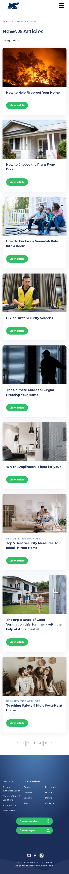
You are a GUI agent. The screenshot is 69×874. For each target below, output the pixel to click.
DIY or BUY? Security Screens (29, 318)
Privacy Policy (9, 805)
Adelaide (28, 792)
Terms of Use (9, 810)
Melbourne (50, 787)
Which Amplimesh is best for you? (33, 467)
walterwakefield (47, 865)
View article (17, 105)
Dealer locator (28, 821)
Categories (9, 40)
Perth (26, 803)
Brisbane (28, 798)
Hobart (48, 792)
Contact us (8, 781)
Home (9, 21)
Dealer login (27, 830)
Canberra (49, 803)
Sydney (27, 787)
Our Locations (32, 781)
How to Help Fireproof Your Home (33, 92)
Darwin (49, 798)
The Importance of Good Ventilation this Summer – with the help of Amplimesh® (34, 624)
